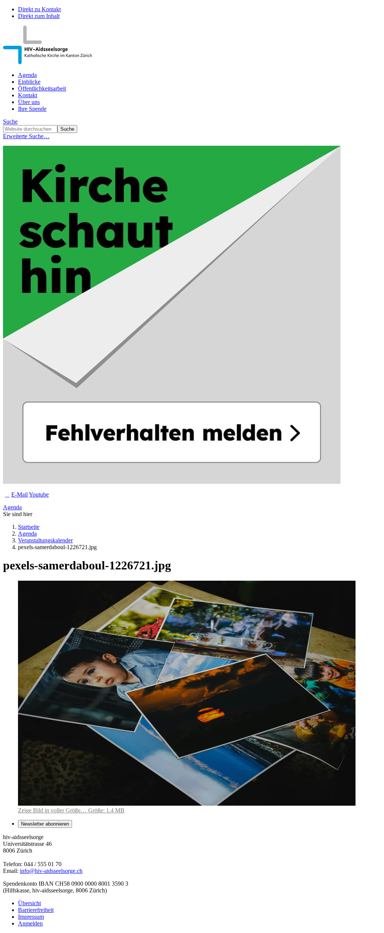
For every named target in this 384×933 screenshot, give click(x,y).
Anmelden (30, 923)
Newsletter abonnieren (45, 824)
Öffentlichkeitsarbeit (42, 88)
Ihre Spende (32, 109)
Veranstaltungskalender (45, 540)
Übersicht (29, 903)
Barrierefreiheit (36, 910)
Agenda (27, 75)
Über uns (29, 102)
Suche (10, 121)
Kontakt (27, 95)
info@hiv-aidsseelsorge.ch (51, 871)
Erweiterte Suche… (26, 136)
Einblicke (29, 82)
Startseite (28, 527)
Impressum (31, 916)
